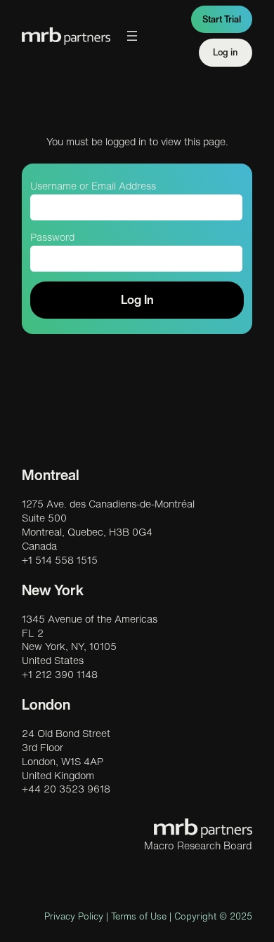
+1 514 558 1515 (60, 560)
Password (52, 237)
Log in (225, 52)
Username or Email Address (93, 186)
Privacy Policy (73, 916)
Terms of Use (139, 916)
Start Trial (221, 19)
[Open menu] (132, 35)
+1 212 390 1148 (60, 674)
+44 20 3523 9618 (66, 789)
